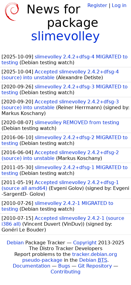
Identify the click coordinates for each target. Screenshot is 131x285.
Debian (15, 243)
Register (97, 5)
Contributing (65, 272)
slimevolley (65, 36)
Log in (119, 5)
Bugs (64, 266)
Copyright (85, 243)
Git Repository (95, 266)
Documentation (31, 266)
